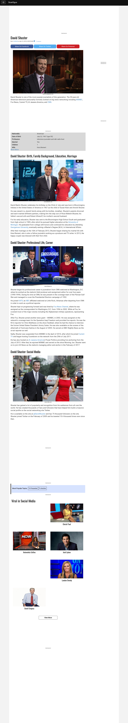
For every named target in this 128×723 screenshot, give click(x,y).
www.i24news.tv (48, 286)
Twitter (45, 46)
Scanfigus (12, 2)
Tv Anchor (42, 488)
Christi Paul (67, 524)
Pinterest (68, 46)
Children (15, 145)
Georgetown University (19, 227)
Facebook (22, 46)
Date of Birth (16, 136)
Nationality (16, 134)
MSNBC (79, 100)
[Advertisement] (64, 20)
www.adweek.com (48, 201)
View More (48, 618)
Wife (13, 147)
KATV (21, 301)
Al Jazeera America (36, 340)
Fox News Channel (61, 307)
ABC (27, 301)
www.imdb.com (48, 402)
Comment (38, 41)
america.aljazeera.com (48, 94)
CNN (49, 102)
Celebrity (15, 41)
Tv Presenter (33, 488)
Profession (16, 139)
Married (15, 142)
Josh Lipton (67, 552)
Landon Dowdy (67, 580)
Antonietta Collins (29, 552)
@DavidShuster (39, 414)
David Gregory (29, 608)
